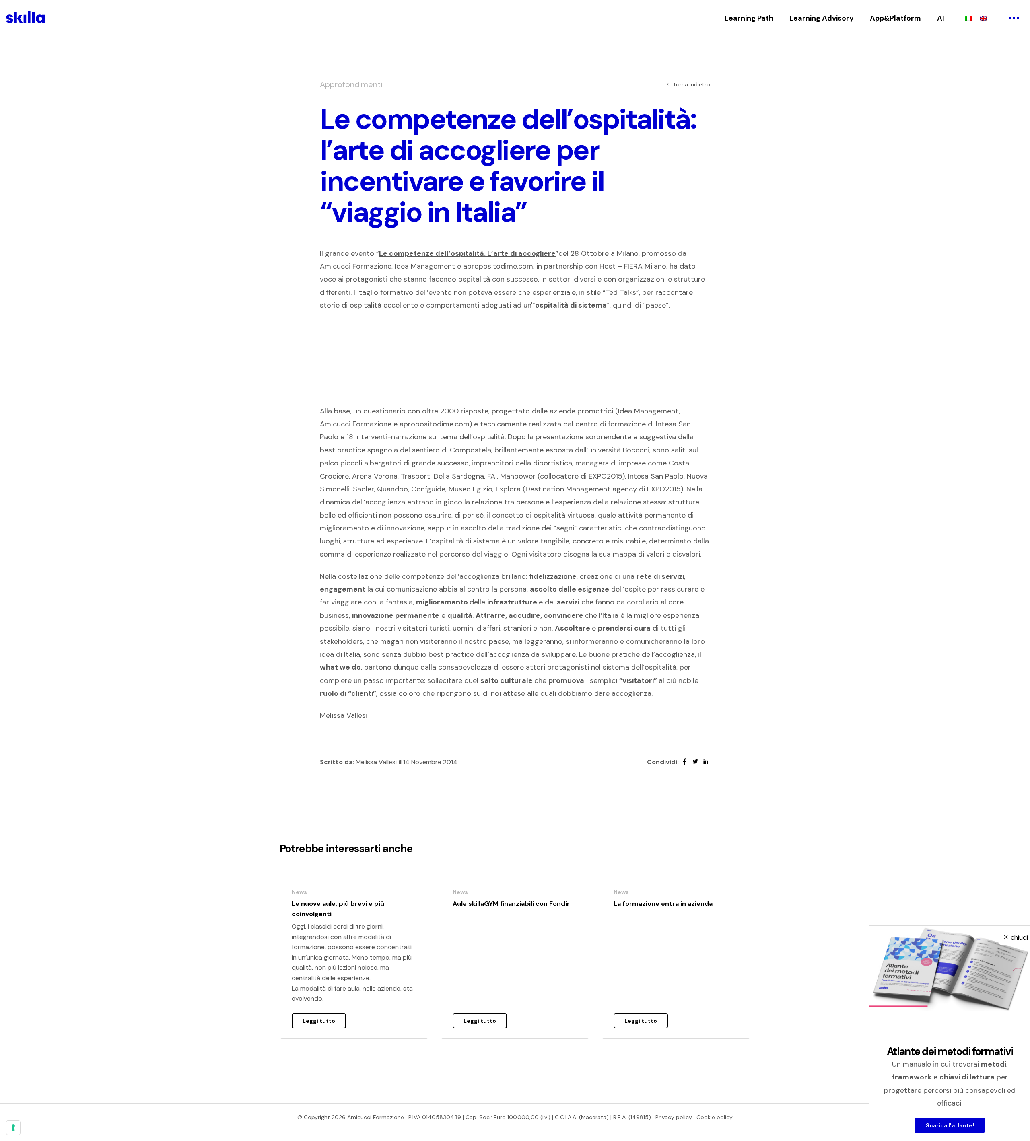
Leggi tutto (319, 1020)
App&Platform (895, 18)
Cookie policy (714, 1117)
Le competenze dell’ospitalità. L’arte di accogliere (467, 253)
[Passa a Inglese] (983, 18)
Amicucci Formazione (355, 266)
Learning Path (749, 18)
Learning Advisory (821, 18)
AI (940, 18)
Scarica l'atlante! (950, 1125)
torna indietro (691, 84)
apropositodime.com (498, 266)
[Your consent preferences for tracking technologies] (13, 1128)
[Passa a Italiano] (968, 18)
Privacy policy (673, 1117)
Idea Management (425, 266)
